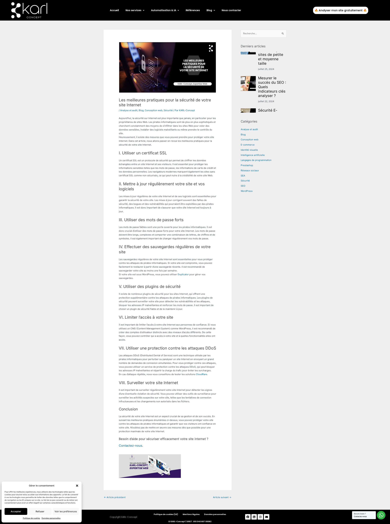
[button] (77, 485)
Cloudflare (201, 374)
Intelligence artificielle (253, 155)
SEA (243, 175)
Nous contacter (231, 10)
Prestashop (247, 165)
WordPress (247, 191)
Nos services (133, 10)
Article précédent (115, 497)
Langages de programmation (256, 160)
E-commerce (248, 144)
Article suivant (222, 497)
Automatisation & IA (163, 10)
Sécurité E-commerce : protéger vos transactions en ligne (271, 97)
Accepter (16, 511)
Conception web (153, 110)
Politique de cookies (31, 518)
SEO (243, 185)
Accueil (114, 10)
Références (193, 10)
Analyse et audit (128, 110)
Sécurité (168, 110)
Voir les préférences (66, 511)
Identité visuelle (249, 149)
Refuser (40, 511)
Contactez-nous (130, 445)
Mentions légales (191, 514)
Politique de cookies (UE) (166, 514)
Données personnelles (51, 518)
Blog (209, 10)
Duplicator (183, 274)
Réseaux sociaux (250, 170)
